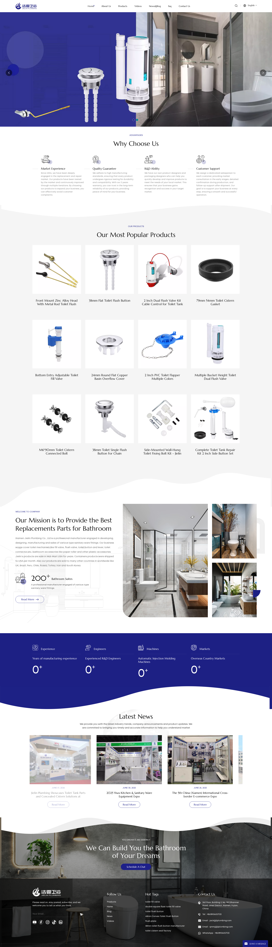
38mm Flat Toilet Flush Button (109, 300)
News (109, 916)
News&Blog (155, 6)
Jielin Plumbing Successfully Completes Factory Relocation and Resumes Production (207, 794)
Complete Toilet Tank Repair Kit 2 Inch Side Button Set (215, 451)
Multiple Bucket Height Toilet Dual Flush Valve (215, 376)
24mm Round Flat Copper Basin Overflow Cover (109, 376)
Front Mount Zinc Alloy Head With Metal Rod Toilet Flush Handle (56, 302)
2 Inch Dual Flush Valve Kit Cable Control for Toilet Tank (162, 302)
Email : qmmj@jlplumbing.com (217, 927)
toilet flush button (154, 911)
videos (138, 6)
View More (56, 312)
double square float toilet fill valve (163, 907)
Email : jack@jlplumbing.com (216, 920)
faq (169, 6)
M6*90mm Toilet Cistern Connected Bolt (56, 451)
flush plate (150, 921)
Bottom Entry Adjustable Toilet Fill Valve (56, 376)
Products (111, 902)
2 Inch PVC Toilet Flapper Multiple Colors (162, 376)
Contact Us (184, 6)
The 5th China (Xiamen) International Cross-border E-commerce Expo (136, 794)
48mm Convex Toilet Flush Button (161, 916)
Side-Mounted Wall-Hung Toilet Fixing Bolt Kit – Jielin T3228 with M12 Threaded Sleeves (162, 451)
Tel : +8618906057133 (211, 914)
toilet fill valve (152, 902)
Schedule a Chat (136, 866)
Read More (30, 85)
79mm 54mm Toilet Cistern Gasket (215, 302)
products (122, 6)
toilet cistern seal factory (158, 931)
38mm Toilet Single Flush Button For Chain (109, 451)
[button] (133, 120)
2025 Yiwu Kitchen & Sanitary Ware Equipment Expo (65, 794)
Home (91, 6)
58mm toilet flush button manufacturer (165, 926)
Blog (109, 911)
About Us (106, 6)
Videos (110, 921)
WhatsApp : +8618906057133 (215, 933)
